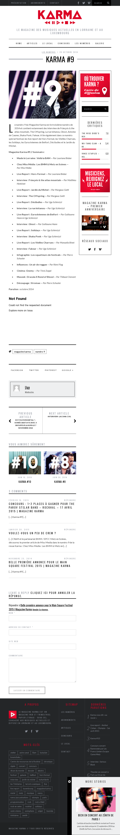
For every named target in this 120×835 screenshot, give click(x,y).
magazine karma (22, 351)
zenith (24, 815)
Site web (13, 641)
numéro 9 (40, 351)
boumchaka (15, 757)
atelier (13, 752)
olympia (35, 797)
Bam (34, 752)
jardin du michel (28, 779)
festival (13, 775)
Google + (67, 370)
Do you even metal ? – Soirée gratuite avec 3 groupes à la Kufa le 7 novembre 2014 (25, 420)
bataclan (43, 752)
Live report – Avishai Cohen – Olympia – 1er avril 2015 (100, 728)
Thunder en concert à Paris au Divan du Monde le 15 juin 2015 (100, 775)
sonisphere (29, 811)
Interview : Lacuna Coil (59, 415)
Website (29, 392)
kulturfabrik (44, 779)
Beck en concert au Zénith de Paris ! (96, 817)
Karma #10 (25, 482)
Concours (64, 43)
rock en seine (16, 806)
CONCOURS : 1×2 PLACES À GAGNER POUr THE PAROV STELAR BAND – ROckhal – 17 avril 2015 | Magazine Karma (42, 507)
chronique (48, 761)
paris (44, 797)
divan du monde (17, 770)
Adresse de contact (21, 627)
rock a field (39, 802)
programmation (17, 802)
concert (22, 766)
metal (12, 793)
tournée (49, 811)
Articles (32, 43)
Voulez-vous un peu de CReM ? (32, 533)
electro (41, 770)
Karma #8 (60, 482)
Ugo (27, 387)
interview (14, 779)
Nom (12, 613)
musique (30, 793)
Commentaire (16, 655)
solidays (38, 806)
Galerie (99, 43)
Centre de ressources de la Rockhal (25, 761)
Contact (66, 751)
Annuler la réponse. (40, 609)
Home (19, 43)
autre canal (24, 752)
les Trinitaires (16, 784)
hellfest (33, 775)
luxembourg (28, 788)
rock (29, 802)
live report (14, 788)
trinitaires (14, 815)
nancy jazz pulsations (19, 797)
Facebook (17, 370)
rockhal (28, 806)
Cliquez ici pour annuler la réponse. (42, 594)
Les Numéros (83, 43)
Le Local (47, 43)
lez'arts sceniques (32, 784)
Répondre (70, 500)
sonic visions (15, 811)
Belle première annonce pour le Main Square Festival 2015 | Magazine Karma (40, 564)
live (45, 784)
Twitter (34, 370)
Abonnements (68, 720)
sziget (40, 811)
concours (33, 766)
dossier (31, 770)
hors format (45, 775)
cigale (12, 766)
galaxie (23, 775)
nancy (40, 793)
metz (21, 793)
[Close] (69, 781)
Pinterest (51, 370)
